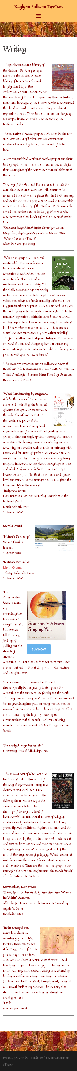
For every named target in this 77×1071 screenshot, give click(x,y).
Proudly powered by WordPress (23, 1057)
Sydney (60, 1057)
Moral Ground (12, 567)
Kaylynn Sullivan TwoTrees (38, 6)
